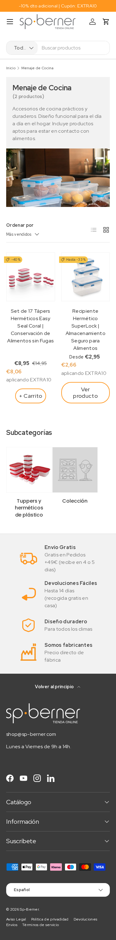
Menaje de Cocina (37, 68)
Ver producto (85, 393)
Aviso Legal (16, 919)
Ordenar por (20, 225)
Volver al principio (55, 686)
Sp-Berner (29, 909)
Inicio (10, 68)
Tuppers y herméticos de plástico (29, 507)
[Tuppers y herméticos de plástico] (29, 469)
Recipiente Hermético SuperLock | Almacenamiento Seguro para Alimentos (85, 329)
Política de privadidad (50, 919)
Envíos (11, 924)
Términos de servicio (40, 924)
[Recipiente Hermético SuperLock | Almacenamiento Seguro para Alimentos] (86, 277)
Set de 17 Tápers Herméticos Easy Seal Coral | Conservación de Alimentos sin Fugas (30, 326)
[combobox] (58, 47)
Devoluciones (85, 919)
